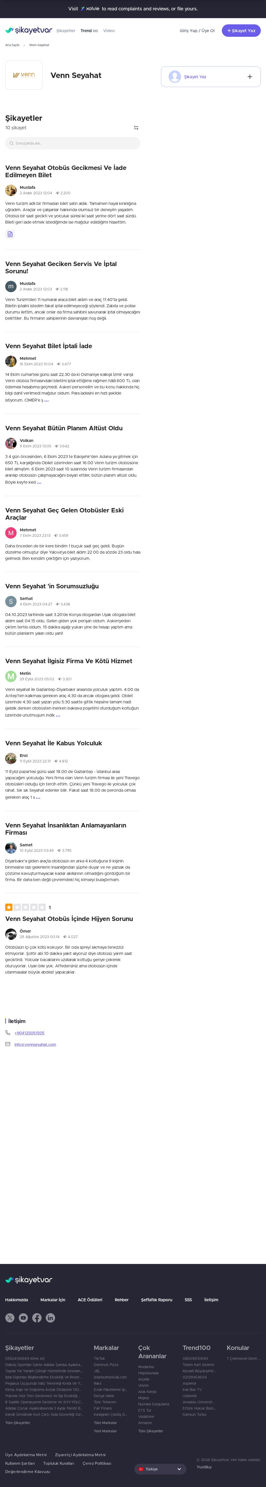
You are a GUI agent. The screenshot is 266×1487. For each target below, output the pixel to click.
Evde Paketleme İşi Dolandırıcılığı (111, 1390)
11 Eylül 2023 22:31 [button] (35, 761)
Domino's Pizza (106, 1365)
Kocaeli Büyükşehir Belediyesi (200, 1371)
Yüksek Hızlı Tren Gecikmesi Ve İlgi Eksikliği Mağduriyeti (44, 1396)
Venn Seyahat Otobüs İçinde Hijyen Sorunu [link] (69, 918)
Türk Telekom (105, 1402)
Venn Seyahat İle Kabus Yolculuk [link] (53, 743)
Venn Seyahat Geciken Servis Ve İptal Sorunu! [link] (61, 267)
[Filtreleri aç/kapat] (136, 128)
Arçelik (144, 1379)
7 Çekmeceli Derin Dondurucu (244, 1358)
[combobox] (72, 143)
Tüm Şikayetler (17, 1423)
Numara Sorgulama (153, 1404)
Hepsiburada (148, 1373)
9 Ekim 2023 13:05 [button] (35, 446)
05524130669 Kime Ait (25, 1358)
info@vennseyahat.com (35, 1044)
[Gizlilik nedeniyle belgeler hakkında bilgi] (10, 234)
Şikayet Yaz (243, 30)
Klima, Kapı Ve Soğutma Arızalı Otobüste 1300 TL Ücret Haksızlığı (44, 1390)
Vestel (143, 1385)
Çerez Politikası (97, 1463)
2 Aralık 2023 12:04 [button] (36, 193)
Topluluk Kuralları (58, 1463)
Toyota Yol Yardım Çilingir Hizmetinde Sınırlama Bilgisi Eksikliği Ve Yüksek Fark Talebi (44, 1371)
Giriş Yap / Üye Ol (197, 30)
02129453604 (195, 1377)
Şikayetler (65, 30)
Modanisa (146, 1367)
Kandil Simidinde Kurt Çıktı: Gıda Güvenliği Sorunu (44, 1414)
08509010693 (195, 1358)
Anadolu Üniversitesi (200, 1402)
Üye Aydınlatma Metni (26, 1455)
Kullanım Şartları (20, 1463)
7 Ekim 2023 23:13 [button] (35, 535)
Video (109, 30)
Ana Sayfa (12, 45)
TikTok (99, 1358)
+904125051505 (29, 1033)
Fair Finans (103, 1408)
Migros (143, 1398)
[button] (28, 907)
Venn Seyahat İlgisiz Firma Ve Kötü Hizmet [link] (68, 660)
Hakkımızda (16, 1299)
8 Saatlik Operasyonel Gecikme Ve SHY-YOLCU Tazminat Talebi (44, 1402)
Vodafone (146, 1416)
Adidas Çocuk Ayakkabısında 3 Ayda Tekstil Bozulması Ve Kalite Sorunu (44, 1408)
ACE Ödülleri (90, 1299)
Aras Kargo (147, 1392)
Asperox (189, 1383)
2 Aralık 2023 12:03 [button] (36, 289)
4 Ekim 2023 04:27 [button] (36, 604)
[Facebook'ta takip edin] (37, 1317)
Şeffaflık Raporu (156, 1299)
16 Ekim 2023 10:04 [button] (36, 364)
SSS (188, 1299)
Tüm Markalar (105, 1423)
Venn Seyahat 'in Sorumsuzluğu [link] (52, 586)
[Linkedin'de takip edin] (50, 1317)
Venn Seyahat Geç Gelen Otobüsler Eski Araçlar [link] (64, 513)
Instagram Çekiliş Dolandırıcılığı (111, 1414)
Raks (98, 1383)
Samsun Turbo (194, 1414)
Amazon (145, 1423)
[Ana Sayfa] (28, 30)
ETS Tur (144, 1410)
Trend (89, 30)
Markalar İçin (53, 1299)
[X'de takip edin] (10, 1317)
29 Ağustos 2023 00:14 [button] (39, 937)
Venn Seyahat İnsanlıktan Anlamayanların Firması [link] (65, 828)
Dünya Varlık (104, 1396)
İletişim (211, 1299)
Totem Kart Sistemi (198, 1365)
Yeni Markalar (105, 1431)
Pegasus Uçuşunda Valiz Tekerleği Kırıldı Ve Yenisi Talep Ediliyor (44, 1383)
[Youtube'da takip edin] (23, 1317)
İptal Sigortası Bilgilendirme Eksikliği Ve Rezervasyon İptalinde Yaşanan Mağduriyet (44, 1377)
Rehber (122, 1299)
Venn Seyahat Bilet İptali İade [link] (48, 345)
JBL (97, 1371)
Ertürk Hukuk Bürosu (200, 1408)
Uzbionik (190, 1396)
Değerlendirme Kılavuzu (27, 1471)
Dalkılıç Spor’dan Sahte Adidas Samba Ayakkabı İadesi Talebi (44, 1365)
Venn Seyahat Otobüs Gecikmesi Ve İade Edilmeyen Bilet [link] (66, 171)
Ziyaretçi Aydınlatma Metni (80, 1455)
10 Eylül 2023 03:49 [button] (37, 850)
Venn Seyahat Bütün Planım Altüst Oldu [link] (64, 428)
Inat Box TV (192, 1390)
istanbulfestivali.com (110, 1377)
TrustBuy (204, 1467)
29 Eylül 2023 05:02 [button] (37, 679)
